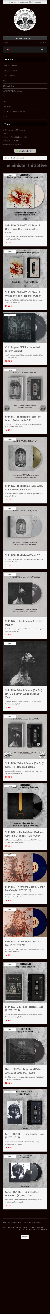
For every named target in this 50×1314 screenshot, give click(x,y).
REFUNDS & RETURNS (11, 141)
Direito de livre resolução (12, 144)
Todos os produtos (10, 65)
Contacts (6, 133)
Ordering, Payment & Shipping (14, 130)
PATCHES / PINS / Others (12, 91)
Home (7, 158)
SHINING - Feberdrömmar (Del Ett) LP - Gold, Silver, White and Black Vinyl (23, 694)
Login (6, 43)
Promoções (23, 1227)
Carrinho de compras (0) (26, 38)
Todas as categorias (10, 70)
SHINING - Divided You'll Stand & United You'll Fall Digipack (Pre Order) (22, 229)
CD (4, 96)
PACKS (5, 117)
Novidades (32, 1227)
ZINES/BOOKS (8, 86)
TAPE (5, 101)
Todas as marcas (9, 76)
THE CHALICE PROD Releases (14, 112)
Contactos (40, 1227)
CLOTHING (7, 106)
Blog (17, 1227)
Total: (43, 43)
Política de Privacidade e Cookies (15, 137)
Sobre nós (11, 1227)
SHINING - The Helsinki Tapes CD (22, 555)
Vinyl (4, 81)
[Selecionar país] (8, 49)
